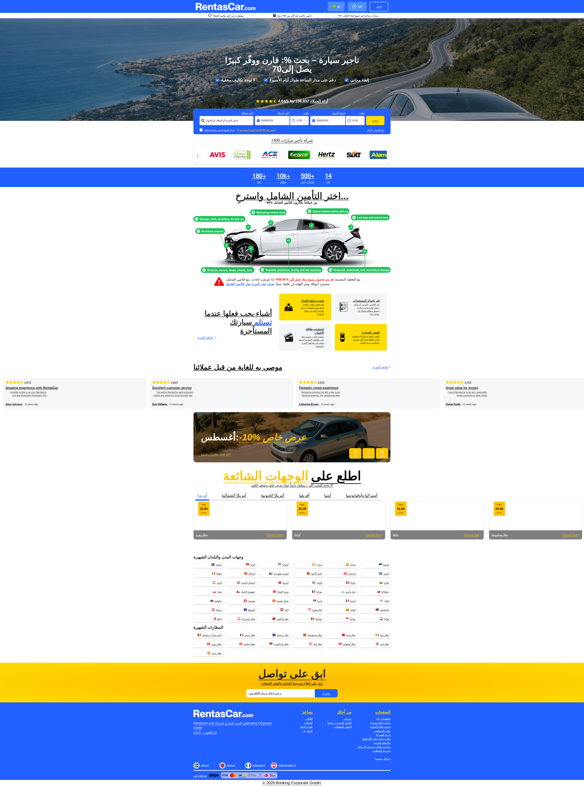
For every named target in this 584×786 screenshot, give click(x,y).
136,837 (311, 101)
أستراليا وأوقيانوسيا (361, 495)
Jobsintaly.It (258, 765)
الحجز (379, 6)
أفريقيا (304, 495)
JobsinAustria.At (287, 765)
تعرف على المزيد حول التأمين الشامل (250, 284)
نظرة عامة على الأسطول (376, 738)
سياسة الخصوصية (380, 722)
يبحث (375, 120)
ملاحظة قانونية (382, 742)
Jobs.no (231, 765)
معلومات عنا (384, 718)
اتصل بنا (308, 730)
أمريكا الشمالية (234, 495)
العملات (308, 722)
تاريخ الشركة (383, 734)
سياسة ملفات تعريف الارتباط (374, 746)
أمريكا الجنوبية (272, 495)
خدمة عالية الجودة (380, 726)
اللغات (309, 718)
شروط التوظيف (382, 750)
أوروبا (202, 495)
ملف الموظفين (382, 730)
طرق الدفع (306, 726)
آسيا (327, 495)
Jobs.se (205, 765)
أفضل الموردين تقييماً (339, 722)
